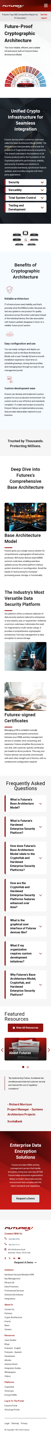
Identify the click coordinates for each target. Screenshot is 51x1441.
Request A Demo (23, 1262)
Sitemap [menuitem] (15, 1423)
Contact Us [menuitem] (9, 1309)
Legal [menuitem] (7, 1423)
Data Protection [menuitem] (12, 1286)
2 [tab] (28, 1067)
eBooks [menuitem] (8, 1360)
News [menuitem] (7, 1325)
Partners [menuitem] (8, 1313)
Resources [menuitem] (10, 1335)
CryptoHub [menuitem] (9, 1387)
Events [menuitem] (8, 1321)
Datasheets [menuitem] (10, 1356)
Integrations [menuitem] (10, 1299)
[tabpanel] (25, 1049)
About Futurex (20, 1053)
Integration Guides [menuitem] (13, 1368)
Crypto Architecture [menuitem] (13, 1317)
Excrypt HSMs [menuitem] (11, 1395)
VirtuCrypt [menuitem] (9, 1391)
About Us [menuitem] (9, 1305)
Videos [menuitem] (8, 1376)
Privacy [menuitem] (24, 1423)
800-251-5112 (14, 1245)
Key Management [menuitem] (12, 1278)
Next (48, 1049)
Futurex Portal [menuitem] (11, 1406)
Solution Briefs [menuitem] (11, 1364)
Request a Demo (25, 1198)
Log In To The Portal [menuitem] (14, 1401)
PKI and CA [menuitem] (9, 1282)
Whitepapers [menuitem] (10, 1372)
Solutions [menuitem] (9, 1270)
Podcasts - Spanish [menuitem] (13, 1352)
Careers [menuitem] (8, 1329)
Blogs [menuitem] (7, 1344)
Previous (2, 1049)
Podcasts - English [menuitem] (13, 1348)
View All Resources (27, 1027)
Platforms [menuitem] (9, 1382)
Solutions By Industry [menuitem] (14, 1295)
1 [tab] (23, 1067)
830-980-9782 (14, 1239)
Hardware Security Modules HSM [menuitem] (19, 1274)
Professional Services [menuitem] (14, 1291)
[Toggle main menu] (46, 5)
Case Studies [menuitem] (10, 1340)
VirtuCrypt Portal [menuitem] (12, 1410)
